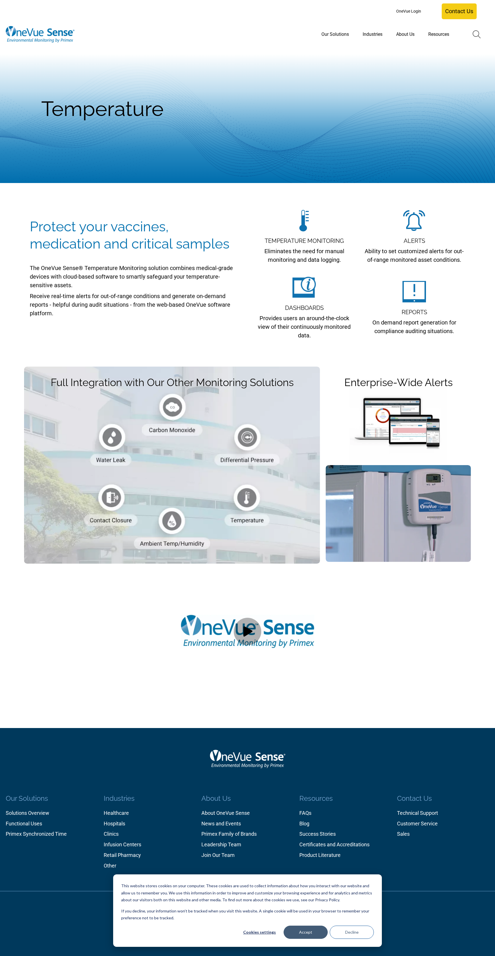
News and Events (221, 824)
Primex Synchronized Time (36, 834)
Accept (305, 932)
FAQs (305, 813)
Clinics (111, 834)
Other (110, 866)
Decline (352, 932)
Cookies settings (259, 932)
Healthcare (116, 813)
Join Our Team (218, 855)
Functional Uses (24, 824)
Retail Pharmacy (122, 855)
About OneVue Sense (225, 813)
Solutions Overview (27, 813)
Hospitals (114, 824)
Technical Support (417, 813)
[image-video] (247, 631)
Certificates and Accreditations (334, 844)
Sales (403, 834)
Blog (304, 824)
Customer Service (417, 824)
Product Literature (320, 855)
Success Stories (317, 834)
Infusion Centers (122, 844)
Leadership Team (221, 844)
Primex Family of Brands (229, 834)
